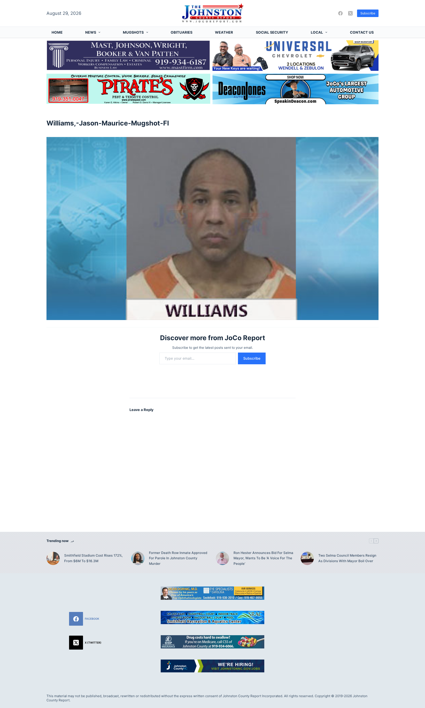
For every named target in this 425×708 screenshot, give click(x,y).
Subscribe (367, 13)
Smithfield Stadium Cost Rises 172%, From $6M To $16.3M (93, 558)
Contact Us (362, 32)
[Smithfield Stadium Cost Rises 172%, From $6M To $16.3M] (53, 558)
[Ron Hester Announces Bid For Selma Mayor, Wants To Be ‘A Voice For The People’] (222, 558)
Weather (224, 32)
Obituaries (181, 32)
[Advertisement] (340, 617)
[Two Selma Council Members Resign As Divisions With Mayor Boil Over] (307, 558)
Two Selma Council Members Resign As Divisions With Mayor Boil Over (347, 558)
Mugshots (133, 32)
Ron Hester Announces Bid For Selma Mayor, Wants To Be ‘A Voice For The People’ (263, 558)
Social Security (272, 32)
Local (317, 32)
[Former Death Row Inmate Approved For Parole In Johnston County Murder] (138, 558)
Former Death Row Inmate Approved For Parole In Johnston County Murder (178, 558)
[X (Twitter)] (350, 13)
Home (57, 32)
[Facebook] (340, 13)
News (90, 32)
